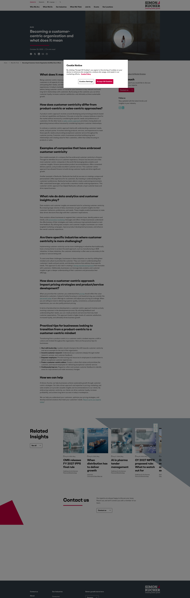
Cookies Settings (86, 81)
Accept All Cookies (104, 81)
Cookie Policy (86, 74)
